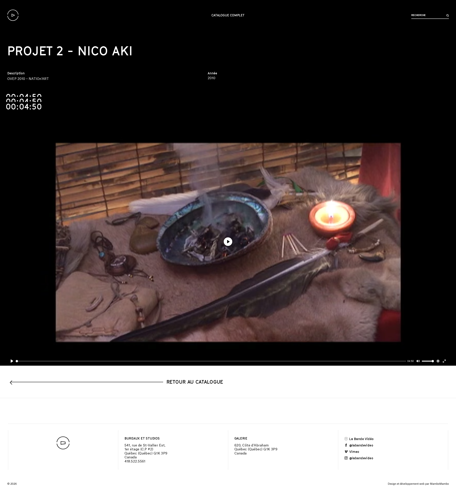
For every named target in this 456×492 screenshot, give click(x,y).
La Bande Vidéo (361, 439)
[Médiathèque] (13, 15)
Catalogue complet (228, 15)
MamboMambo (439, 484)
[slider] (211, 361)
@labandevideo (360, 445)
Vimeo (353, 452)
